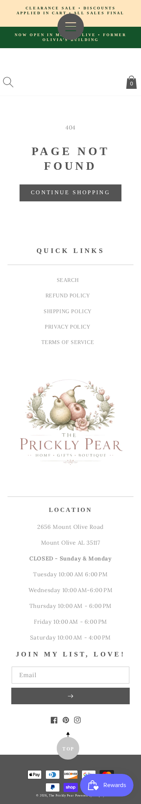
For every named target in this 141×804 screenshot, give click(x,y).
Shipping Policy (68, 311)
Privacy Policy (67, 327)
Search (68, 280)
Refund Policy (67, 295)
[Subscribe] (70, 696)
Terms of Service (67, 342)
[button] (8, 82)
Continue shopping (70, 192)
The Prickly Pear (61, 795)
